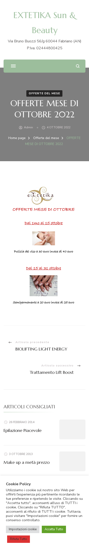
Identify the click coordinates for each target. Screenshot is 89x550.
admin (28, 127)
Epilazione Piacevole (23, 430)
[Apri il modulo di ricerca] (77, 66)
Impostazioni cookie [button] (23, 529)
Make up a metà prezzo (27, 462)
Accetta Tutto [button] (54, 529)
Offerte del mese (44, 93)
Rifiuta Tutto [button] (18, 539)
